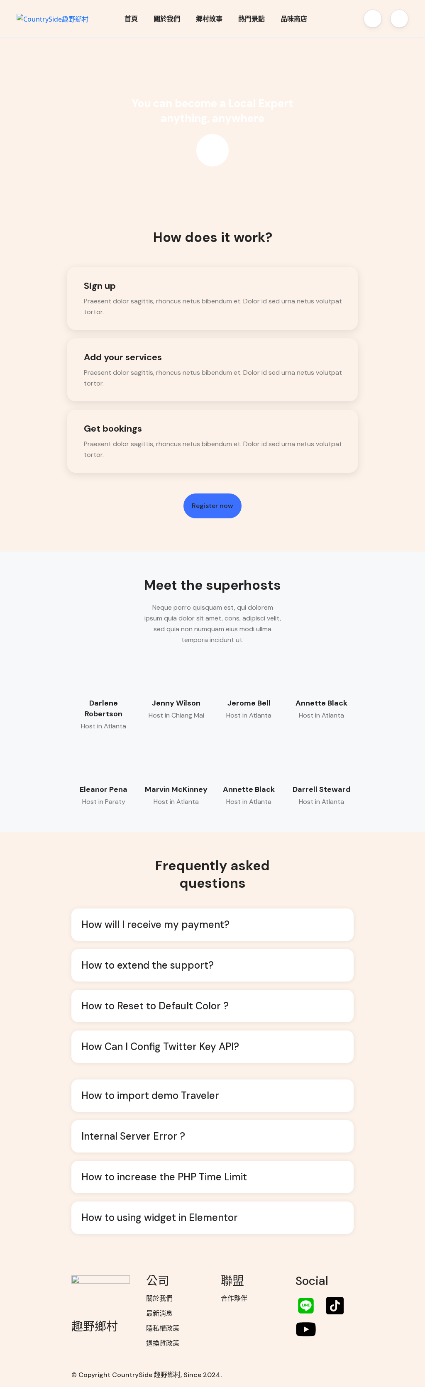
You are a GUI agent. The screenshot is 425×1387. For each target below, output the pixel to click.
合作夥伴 (234, 1298)
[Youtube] (306, 1329)
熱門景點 (251, 18)
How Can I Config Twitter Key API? (160, 1046)
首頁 (131, 18)
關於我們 (167, 18)
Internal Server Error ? (133, 1136)
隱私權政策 (162, 1328)
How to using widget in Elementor (159, 1217)
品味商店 (294, 18)
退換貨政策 (162, 1343)
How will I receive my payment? (155, 924)
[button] (373, 19)
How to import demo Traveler (150, 1095)
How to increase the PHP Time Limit (164, 1176)
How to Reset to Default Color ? (155, 1005)
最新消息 (159, 1313)
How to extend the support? (147, 965)
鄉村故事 (209, 18)
